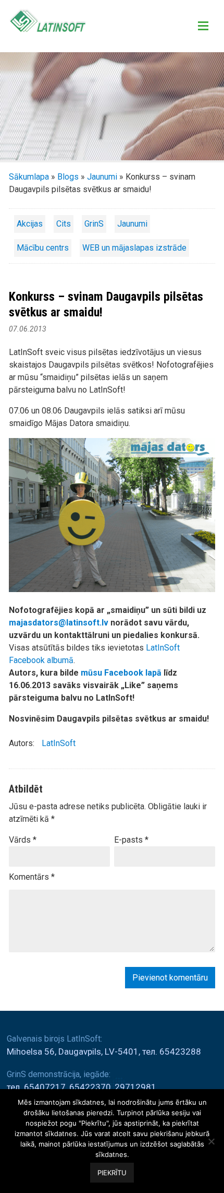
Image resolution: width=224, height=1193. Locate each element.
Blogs (68, 177)
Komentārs (32, 877)
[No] (211, 1141)
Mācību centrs (43, 248)
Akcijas (30, 224)
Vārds (22, 840)
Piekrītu (112, 1172)
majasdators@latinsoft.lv (58, 623)
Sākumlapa (29, 177)
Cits (63, 224)
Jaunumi (102, 177)
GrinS (94, 224)
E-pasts (131, 840)
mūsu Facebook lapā (121, 673)
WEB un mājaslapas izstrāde (134, 248)
